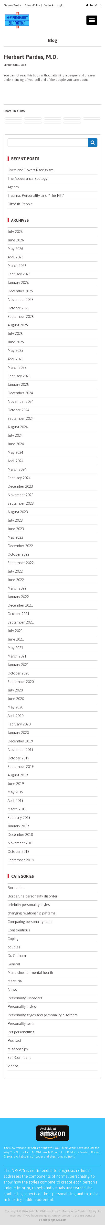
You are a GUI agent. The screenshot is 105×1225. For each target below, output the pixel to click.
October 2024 (18, 410)
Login (60, 5)
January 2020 (18, 733)
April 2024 (15, 461)
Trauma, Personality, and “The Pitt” (36, 195)
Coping (13, 939)
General (14, 964)
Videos (13, 1066)
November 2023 (20, 495)
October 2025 (18, 308)
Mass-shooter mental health (30, 972)
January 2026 (18, 282)
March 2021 (17, 656)
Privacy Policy (32, 5)
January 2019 (18, 826)
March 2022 (17, 588)
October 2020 (18, 673)
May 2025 (15, 350)
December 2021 (20, 605)
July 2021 (15, 631)
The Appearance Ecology (27, 178)
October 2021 (18, 614)
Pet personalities (21, 1032)
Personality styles (22, 1006)
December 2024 (20, 393)
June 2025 (16, 342)
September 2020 (21, 682)
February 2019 (19, 817)
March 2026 (17, 265)
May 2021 (15, 648)
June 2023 (16, 529)
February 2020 (19, 724)
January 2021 (18, 665)
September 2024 (21, 418)
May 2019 (15, 792)
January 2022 (18, 597)
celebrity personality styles (29, 905)
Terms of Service (12, 5)
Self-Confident (19, 1057)
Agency (13, 187)
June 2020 (16, 699)
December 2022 (20, 546)
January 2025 (18, 384)
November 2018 (20, 843)
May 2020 (15, 707)
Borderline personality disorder (32, 896)
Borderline (16, 888)
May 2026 (15, 249)
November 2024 (20, 401)
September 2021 (21, 622)
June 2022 (16, 580)
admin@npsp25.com (52, 1220)
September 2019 (21, 767)
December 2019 (20, 741)
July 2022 (15, 571)
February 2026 (19, 274)
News (12, 989)
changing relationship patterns (31, 913)
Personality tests (21, 1023)
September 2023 (21, 503)
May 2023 (15, 537)
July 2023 (15, 520)
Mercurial (15, 981)
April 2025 (15, 359)
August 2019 (18, 775)
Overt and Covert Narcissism (30, 170)
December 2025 (20, 291)
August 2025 (18, 325)
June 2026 (16, 240)
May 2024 (15, 452)
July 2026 (15, 232)
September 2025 (21, 316)
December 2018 (20, 834)
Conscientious (19, 930)
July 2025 (15, 333)
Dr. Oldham (17, 956)
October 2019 (18, 758)
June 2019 (16, 783)
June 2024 (16, 444)
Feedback (48, 5)
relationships (18, 1049)
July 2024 (15, 435)
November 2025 (20, 299)
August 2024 (18, 427)
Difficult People (20, 204)
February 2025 (19, 376)
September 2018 (21, 860)
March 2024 (17, 469)
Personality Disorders (25, 998)
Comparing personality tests (30, 922)
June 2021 (16, 639)
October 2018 (18, 851)
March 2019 (17, 809)
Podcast (14, 1040)
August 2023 (18, 512)
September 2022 (21, 563)
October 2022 (18, 554)
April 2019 (15, 800)
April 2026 (15, 257)
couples (14, 947)
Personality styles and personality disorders (43, 1015)
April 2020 (15, 716)
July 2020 (15, 690)
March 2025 (17, 367)
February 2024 (19, 478)
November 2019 (20, 750)
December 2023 (20, 486)
